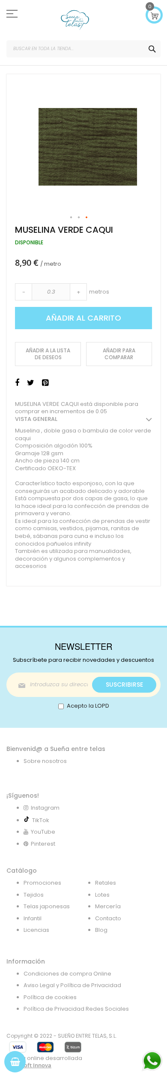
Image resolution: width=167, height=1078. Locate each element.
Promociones (42, 883)
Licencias (36, 930)
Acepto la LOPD (88, 706)
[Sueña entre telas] (75, 20)
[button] (71, 217)
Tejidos (34, 895)
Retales (105, 883)
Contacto (108, 918)
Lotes (102, 895)
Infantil (33, 918)
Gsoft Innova (34, 1065)
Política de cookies (50, 997)
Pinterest (42, 844)
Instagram (45, 808)
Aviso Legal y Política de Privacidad (72, 985)
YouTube (42, 832)
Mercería (108, 906)
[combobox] (83, 48)
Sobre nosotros (45, 761)
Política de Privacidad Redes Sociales (76, 1009)
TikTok (39, 820)
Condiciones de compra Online (67, 974)
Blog (101, 930)
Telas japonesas (47, 906)
